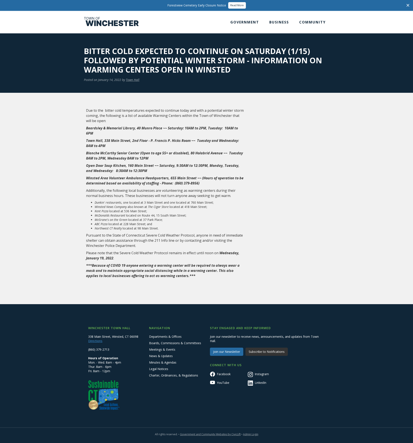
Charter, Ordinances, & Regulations (173, 375)
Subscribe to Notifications (267, 352)
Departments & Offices (165, 337)
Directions (95, 341)
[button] (244, 22)
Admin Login (250, 434)
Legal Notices (158, 369)
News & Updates (161, 356)
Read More (237, 5)
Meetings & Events (162, 349)
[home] (111, 22)
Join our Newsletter (226, 352)
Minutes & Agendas (162, 362)
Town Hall (132, 80)
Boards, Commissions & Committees (175, 343)
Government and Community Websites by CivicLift (210, 434)
